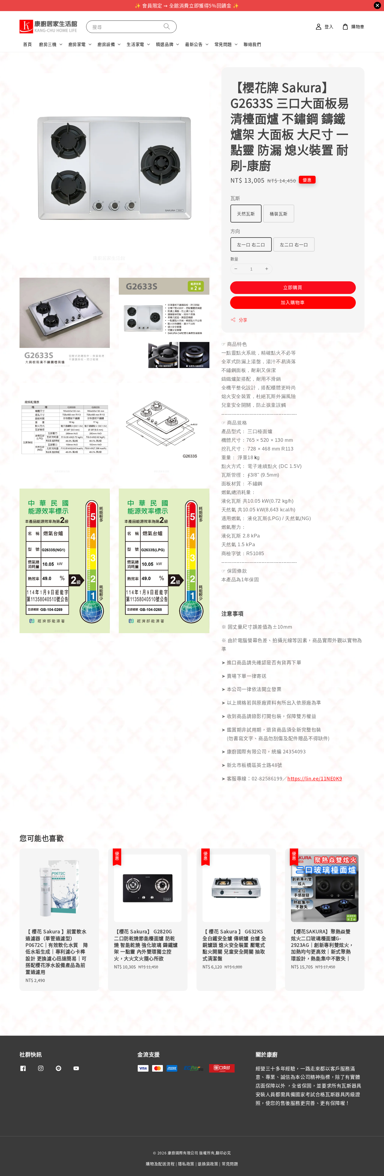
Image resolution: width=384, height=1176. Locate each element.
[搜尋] (166, 26)
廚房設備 (106, 44)
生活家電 (135, 44)
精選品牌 (164, 44)
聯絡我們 (252, 44)
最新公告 (193, 44)
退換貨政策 (208, 1163)
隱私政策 (186, 1163)
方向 (235, 231)
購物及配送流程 (160, 1163)
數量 (234, 259)
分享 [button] (243, 320)
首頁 (27, 44)
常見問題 (223, 44)
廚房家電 (77, 44)
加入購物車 (293, 302)
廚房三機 (47, 44)
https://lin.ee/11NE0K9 (314, 778)
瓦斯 (235, 198)
